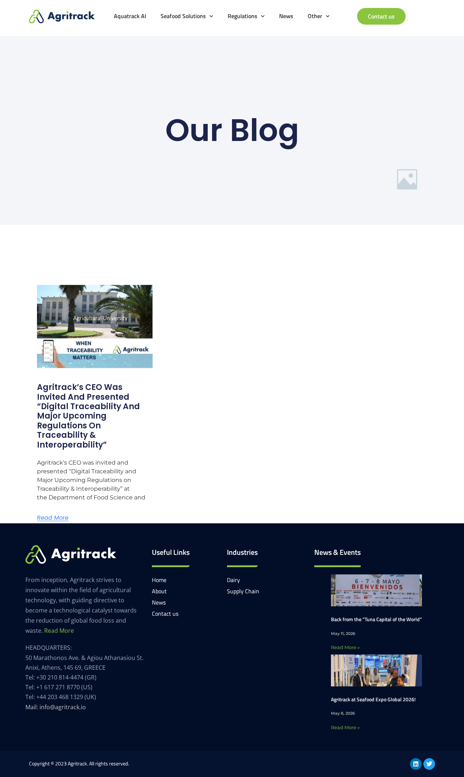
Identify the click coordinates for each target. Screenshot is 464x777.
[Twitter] (429, 764)
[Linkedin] (416, 764)
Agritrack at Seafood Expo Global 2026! (373, 699)
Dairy (233, 580)
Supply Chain (243, 591)
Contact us (165, 613)
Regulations (242, 16)
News (286, 16)
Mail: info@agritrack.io (55, 707)
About (159, 591)
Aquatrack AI (130, 16)
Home (159, 580)
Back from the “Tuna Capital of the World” (376, 619)
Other (315, 16)
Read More (53, 518)
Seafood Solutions (183, 16)
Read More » (345, 647)
